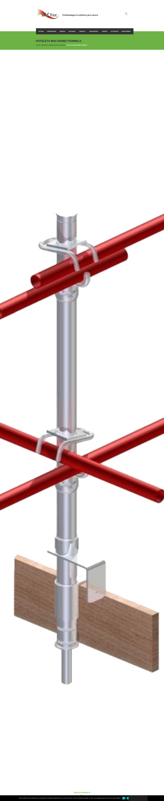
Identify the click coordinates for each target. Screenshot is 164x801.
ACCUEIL (41, 31)
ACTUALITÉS (114, 31)
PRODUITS (82, 31)
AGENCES (62, 31)
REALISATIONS (93, 31)
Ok (124, 798)
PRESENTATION (51, 31)
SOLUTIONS (72, 31)
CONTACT (105, 31)
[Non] (162, 798)
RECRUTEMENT (126, 31)
